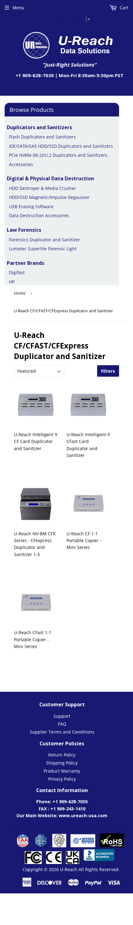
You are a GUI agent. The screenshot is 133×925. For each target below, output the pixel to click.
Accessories (21, 164)
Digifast (17, 272)
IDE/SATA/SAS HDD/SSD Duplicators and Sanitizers (61, 146)
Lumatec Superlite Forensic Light (43, 249)
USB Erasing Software (31, 206)
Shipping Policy (62, 763)
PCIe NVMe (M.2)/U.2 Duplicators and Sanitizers (58, 155)
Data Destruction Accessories (39, 215)
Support (62, 716)
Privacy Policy (62, 779)
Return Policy (61, 755)
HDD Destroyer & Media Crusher (42, 188)
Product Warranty (62, 771)
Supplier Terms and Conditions (62, 732)
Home (19, 293)
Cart (123, 8)
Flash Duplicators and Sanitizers (42, 137)
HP (12, 282)
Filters (108, 371)
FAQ (62, 724)
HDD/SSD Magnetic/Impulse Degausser (49, 197)
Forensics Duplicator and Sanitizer (44, 240)
